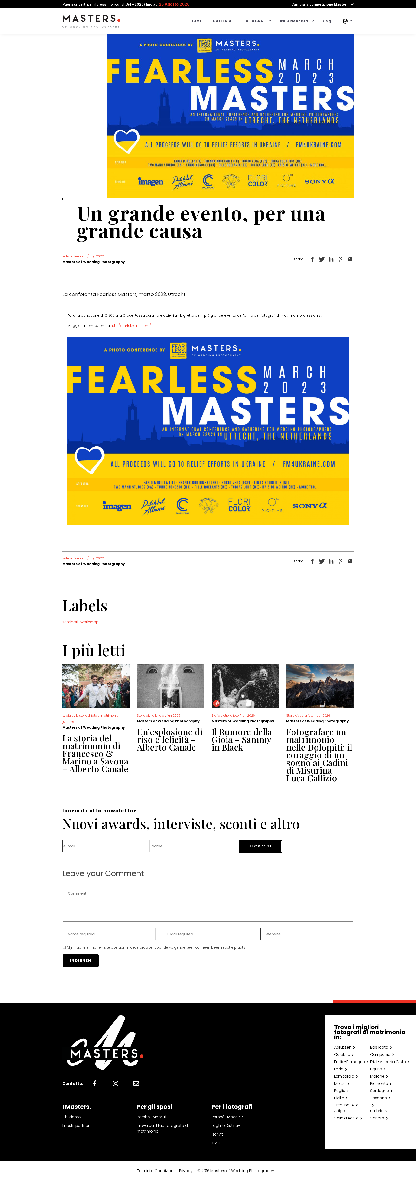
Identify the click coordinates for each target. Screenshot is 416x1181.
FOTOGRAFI (255, 21)
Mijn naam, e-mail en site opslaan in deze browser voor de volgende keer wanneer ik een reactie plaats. (156, 947)
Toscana (378, 1098)
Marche (377, 1076)
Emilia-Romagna (349, 1062)
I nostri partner (75, 1125)
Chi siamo (71, 1117)
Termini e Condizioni (155, 1171)
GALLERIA (222, 21)
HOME (196, 21)
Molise (340, 1083)
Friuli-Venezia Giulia (388, 1062)
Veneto (377, 1118)
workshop (89, 622)
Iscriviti (218, 1134)
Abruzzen (342, 1047)
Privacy (186, 1171)
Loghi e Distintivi (226, 1125)
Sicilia (339, 1098)
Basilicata (379, 1047)
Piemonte (379, 1083)
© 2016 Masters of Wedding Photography (235, 1171)
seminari (70, 622)
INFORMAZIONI (295, 21)
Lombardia (344, 1076)
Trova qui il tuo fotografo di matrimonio (162, 1128)
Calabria (342, 1054)
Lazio (339, 1069)
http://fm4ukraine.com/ (131, 325)
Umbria (377, 1111)
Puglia (339, 1090)
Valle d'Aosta (346, 1118)
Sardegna (379, 1090)
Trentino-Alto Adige (346, 1108)
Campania (380, 1054)
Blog (326, 21)
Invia (216, 1143)
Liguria (376, 1069)
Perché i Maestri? (152, 1117)
